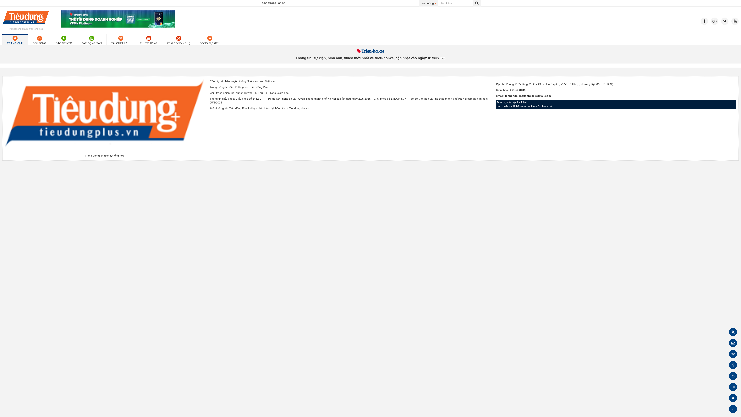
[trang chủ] (25, 25)
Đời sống (39, 43)
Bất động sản (91, 43)
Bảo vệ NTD (64, 43)
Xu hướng (430, 3)
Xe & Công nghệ (178, 43)
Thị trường (148, 43)
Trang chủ (15, 43)
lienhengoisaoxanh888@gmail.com (527, 95)
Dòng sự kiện (210, 43)
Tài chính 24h (120, 43)
